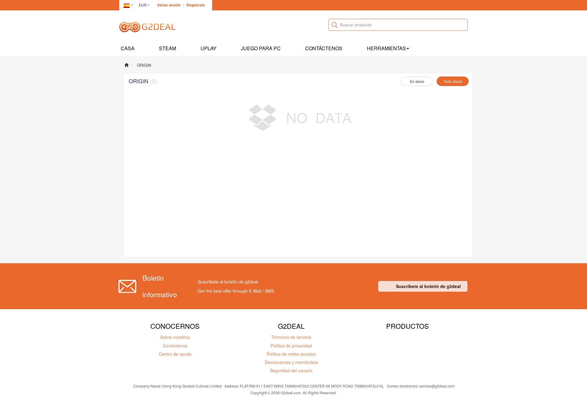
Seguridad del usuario (291, 370)
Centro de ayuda (175, 354)
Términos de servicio (291, 337)
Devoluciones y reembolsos (291, 362)
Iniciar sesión (169, 5)
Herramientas (386, 48)
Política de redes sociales (291, 354)
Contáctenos (323, 48)
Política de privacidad (291, 346)
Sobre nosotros (175, 337)
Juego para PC (261, 48)
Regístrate (195, 5)
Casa (128, 48)
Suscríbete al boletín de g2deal (428, 286)
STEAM (167, 48)
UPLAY (208, 48)
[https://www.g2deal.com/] (147, 28)
